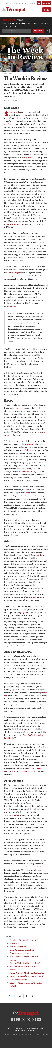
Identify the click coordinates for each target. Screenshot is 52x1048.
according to (10, 275)
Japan (24, 612)
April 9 (7, 124)
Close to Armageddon (20, 953)
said (28, 492)
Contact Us (18, 1028)
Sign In (32, 3)
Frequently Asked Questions (34, 1028)
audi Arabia (14, 112)
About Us (46, 3)
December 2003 (28, 471)
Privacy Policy (20, 1030)
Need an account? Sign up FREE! (17, 3)
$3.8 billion (26, 450)
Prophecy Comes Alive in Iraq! (24, 940)
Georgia (19, 407)
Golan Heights (14, 272)
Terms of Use (32, 1030)
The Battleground (18, 946)
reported (12, 305)
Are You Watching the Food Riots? (25, 963)
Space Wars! (15, 943)
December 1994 (13, 224)
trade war (31, 597)
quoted (16, 815)
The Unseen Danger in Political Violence (22, 770)
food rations (39, 866)
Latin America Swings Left (22, 949)
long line (27, 157)
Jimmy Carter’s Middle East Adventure (27, 972)
